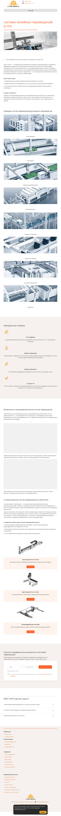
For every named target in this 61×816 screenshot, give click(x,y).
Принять (43, 812)
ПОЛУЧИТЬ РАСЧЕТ (45, 667)
